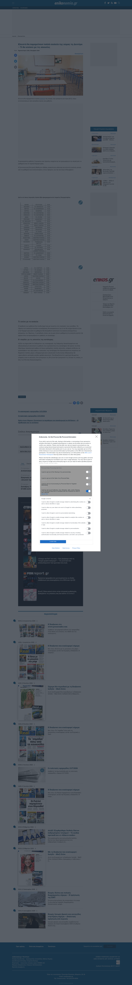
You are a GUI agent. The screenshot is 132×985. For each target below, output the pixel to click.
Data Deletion (56, 548)
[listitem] (66, 468)
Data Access (66, 548)
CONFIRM (53, 541)
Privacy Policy (76, 548)
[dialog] (66, 492)
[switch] (88, 472)
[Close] (97, 437)
